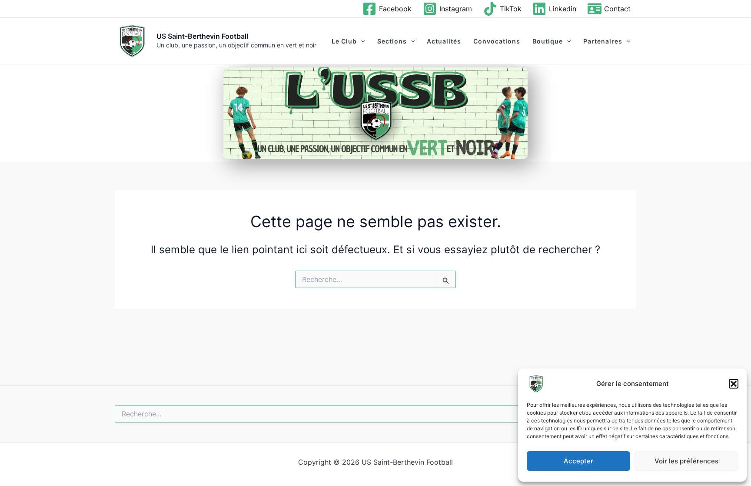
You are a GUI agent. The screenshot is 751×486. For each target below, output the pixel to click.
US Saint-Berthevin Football (202, 36)
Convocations (496, 41)
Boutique (547, 41)
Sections (392, 41)
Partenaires (602, 41)
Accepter (578, 461)
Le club (344, 41)
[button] (733, 383)
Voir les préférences (686, 461)
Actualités (444, 41)
